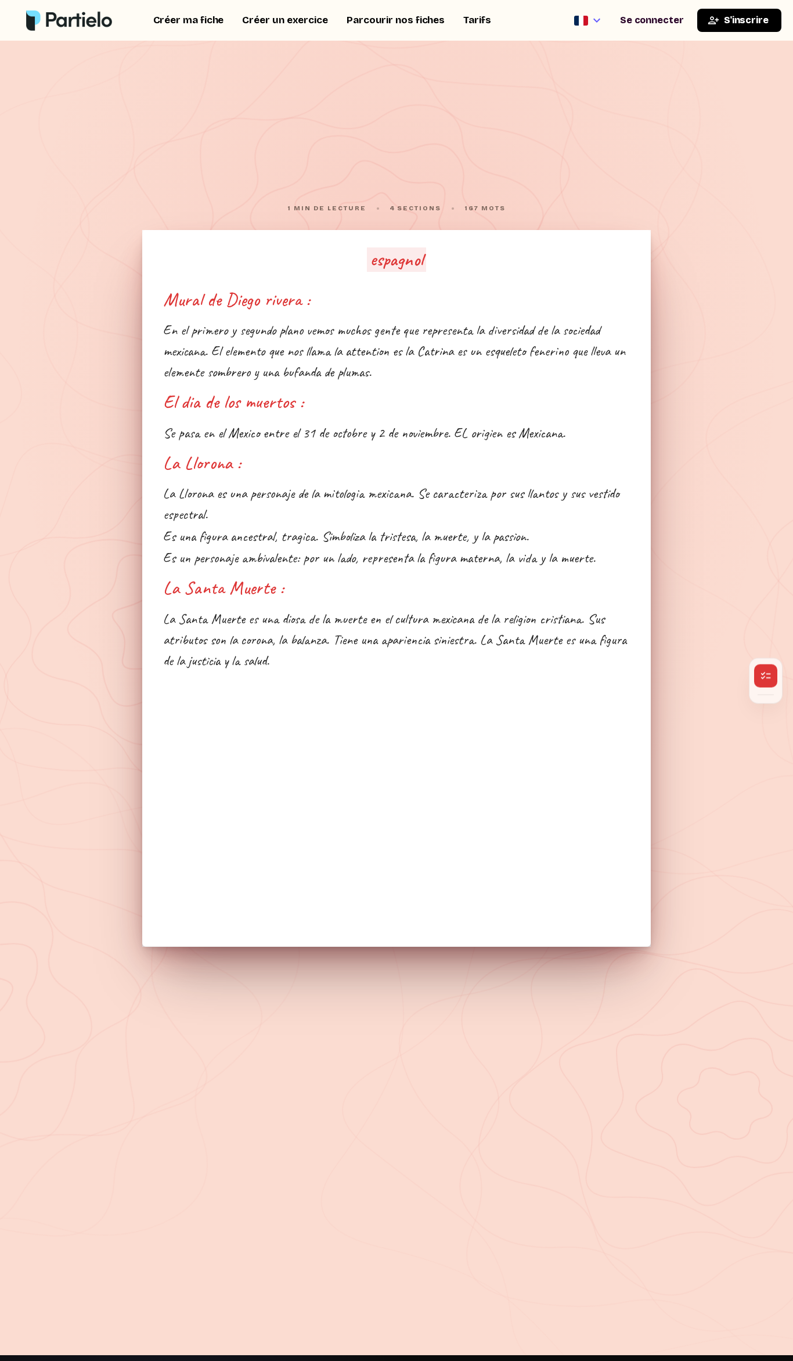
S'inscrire (746, 20)
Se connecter (652, 20)
